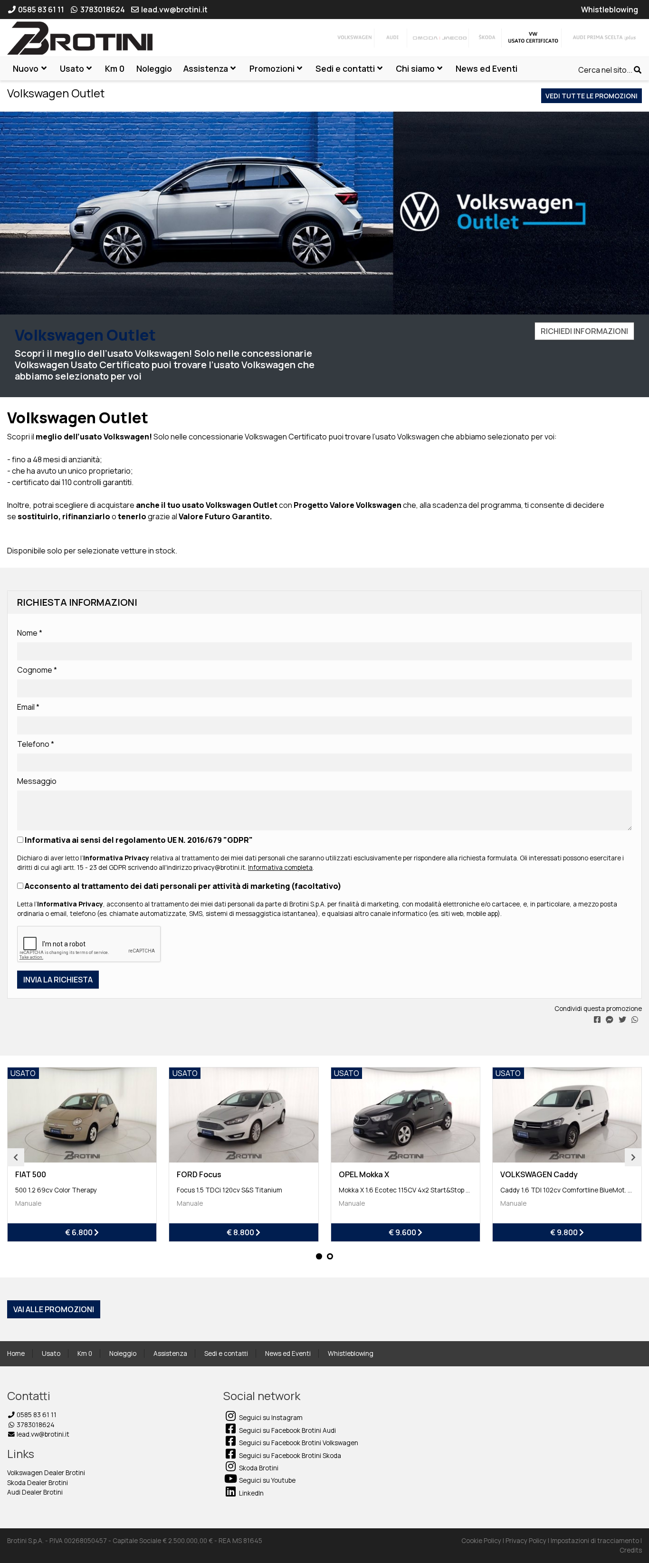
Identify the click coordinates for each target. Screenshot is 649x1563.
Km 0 (84, 1353)
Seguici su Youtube (267, 1480)
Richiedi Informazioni (584, 331)
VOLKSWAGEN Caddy (539, 1174)
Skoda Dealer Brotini (37, 1482)
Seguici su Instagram (270, 1417)
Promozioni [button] (272, 68)
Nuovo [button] (25, 68)
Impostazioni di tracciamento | (596, 1540)
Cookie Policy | (483, 1540)
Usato (51, 1353)
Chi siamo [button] (415, 68)
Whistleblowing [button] (609, 9)
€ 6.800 (79, 1232)
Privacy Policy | (528, 1540)
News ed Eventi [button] (486, 68)
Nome (29, 633)
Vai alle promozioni (53, 1309)
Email (28, 707)
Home (16, 1353)
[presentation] (15, 1157)
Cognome (37, 670)
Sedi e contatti (226, 1353)
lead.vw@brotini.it (42, 1434)
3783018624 (35, 1424)
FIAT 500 (30, 1174)
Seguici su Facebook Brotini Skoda (289, 1455)
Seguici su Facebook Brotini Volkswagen (298, 1443)
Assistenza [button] (205, 68)
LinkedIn (251, 1493)
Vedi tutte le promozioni (591, 95)
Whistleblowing (350, 1353)
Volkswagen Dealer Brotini (46, 1472)
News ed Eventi (288, 1353)
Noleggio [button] (154, 68)
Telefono (35, 744)
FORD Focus (199, 1174)
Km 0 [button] (114, 68)
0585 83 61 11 (36, 1415)
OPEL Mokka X (364, 1174)
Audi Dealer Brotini (35, 1492)
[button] (319, 1256)
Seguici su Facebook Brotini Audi (287, 1430)
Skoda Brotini (258, 1468)
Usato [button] (72, 68)
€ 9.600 (403, 1232)
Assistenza (170, 1353)
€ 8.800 (241, 1232)
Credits (631, 1550)
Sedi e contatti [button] (345, 68)
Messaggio (37, 781)
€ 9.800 (564, 1232)
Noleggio (122, 1353)
